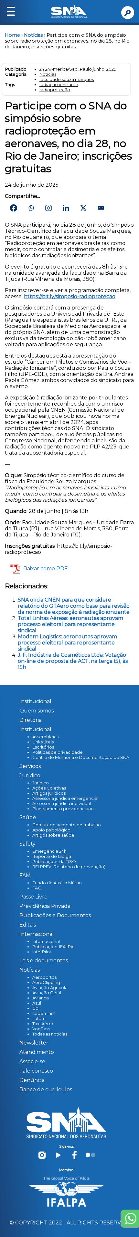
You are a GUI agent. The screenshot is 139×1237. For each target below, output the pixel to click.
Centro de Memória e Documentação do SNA (80, 757)
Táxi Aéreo (43, 1023)
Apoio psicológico (51, 829)
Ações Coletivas (49, 787)
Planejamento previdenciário (63, 808)
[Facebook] (13, 208)
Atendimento (36, 1052)
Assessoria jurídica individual (61, 803)
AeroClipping (46, 982)
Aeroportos (44, 977)
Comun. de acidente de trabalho (66, 824)
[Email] (101, 208)
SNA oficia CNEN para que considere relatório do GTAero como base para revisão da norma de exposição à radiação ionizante (74, 606)
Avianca (40, 997)
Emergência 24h (49, 851)
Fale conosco (36, 1071)
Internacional (46, 941)
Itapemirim (43, 1013)
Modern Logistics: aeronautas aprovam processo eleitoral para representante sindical (67, 642)
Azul (36, 1003)
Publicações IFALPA (52, 946)
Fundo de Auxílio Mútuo (57, 882)
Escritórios (43, 747)
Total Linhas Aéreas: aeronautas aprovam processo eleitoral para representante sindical (70, 624)
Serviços (30, 766)
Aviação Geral (46, 992)
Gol (35, 1008)
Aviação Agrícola (50, 987)
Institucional (35, 701)
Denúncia (32, 1080)
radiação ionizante (58, 84)
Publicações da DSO (54, 861)
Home (12, 35)
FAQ (37, 887)
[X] (83, 208)
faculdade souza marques (66, 79)
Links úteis (43, 741)
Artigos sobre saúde (53, 835)
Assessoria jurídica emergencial (65, 798)
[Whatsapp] (31, 208)
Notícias (33, 35)
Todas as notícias (49, 1033)
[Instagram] (48, 208)
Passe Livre (33, 897)
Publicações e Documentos (55, 915)
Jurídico (40, 782)
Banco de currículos (45, 1089)
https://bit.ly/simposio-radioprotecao (69, 296)
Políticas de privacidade (57, 752)
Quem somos (36, 711)
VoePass (41, 1028)
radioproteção (54, 89)
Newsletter (33, 1043)
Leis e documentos (43, 960)
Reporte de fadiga (51, 856)
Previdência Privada (44, 906)
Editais (27, 925)
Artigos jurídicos (49, 793)
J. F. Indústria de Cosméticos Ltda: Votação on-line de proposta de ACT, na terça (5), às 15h (73, 661)
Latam (39, 1018)
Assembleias (45, 736)
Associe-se (32, 1061)
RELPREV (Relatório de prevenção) (68, 866)
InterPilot (41, 951)
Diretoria (30, 720)
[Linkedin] (66, 208)
